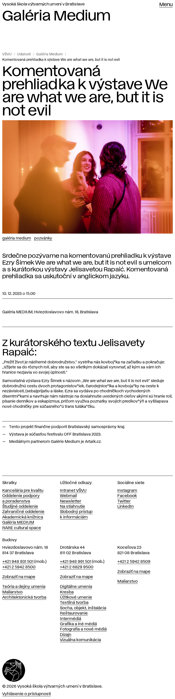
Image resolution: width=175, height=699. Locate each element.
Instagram (127, 490)
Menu (166, 5)
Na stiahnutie (72, 506)
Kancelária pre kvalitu (22, 490)
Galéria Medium (49, 54)
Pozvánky (43, 238)
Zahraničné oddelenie (23, 512)
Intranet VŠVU (73, 490)
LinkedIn (125, 506)
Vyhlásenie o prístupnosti (26, 694)
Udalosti (24, 54)
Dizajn (65, 635)
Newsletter (70, 501)
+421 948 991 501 (75, 562)
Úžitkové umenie (76, 597)
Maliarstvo (12, 592)
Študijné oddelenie (20, 506)
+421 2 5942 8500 (19, 567)
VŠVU (7, 54)
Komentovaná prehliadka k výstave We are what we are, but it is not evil (61, 59)
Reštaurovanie (74, 613)
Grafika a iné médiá (78, 624)
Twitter (124, 501)
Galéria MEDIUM (18, 522)
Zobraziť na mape (18, 577)
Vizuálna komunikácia (80, 640)
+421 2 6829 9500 (76, 567)
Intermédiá (70, 619)
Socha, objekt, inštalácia (83, 608)
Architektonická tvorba (24, 597)
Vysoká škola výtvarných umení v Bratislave (43, 4)
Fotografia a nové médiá (83, 629)
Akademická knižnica (22, 517)
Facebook (127, 496)
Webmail (68, 496)
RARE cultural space (21, 528)
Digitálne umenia (76, 587)
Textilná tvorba (74, 603)
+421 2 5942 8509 (133, 562)
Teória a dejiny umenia (23, 587)
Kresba (67, 592)
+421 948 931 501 (17, 562)
